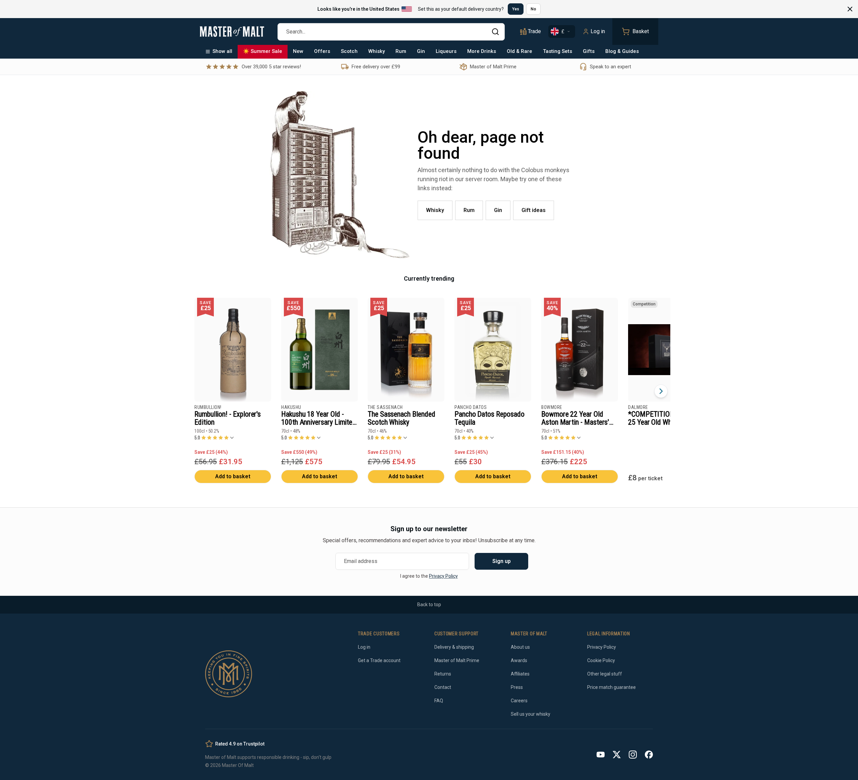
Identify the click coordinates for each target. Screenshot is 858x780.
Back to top (429, 604)
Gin (421, 51)
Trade (534, 31)
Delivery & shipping (454, 647)
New (298, 51)
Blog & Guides (622, 51)
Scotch (349, 51)
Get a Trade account (379, 660)
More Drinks (481, 51)
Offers (322, 51)
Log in (598, 31)
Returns (442, 674)
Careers (519, 700)
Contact (442, 687)
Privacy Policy (443, 576)
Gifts (589, 51)
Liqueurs (446, 51)
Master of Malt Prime (456, 660)
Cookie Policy (601, 660)
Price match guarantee (611, 687)
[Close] (850, 9)
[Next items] (661, 391)
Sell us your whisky (530, 714)
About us (520, 647)
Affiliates (520, 674)
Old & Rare (519, 51)
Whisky (376, 51)
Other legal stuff (604, 674)
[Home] (232, 31)
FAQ (438, 700)
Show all (222, 51)
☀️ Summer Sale (262, 51)
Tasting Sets (557, 51)
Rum (400, 51)
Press (517, 687)
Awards (519, 660)
